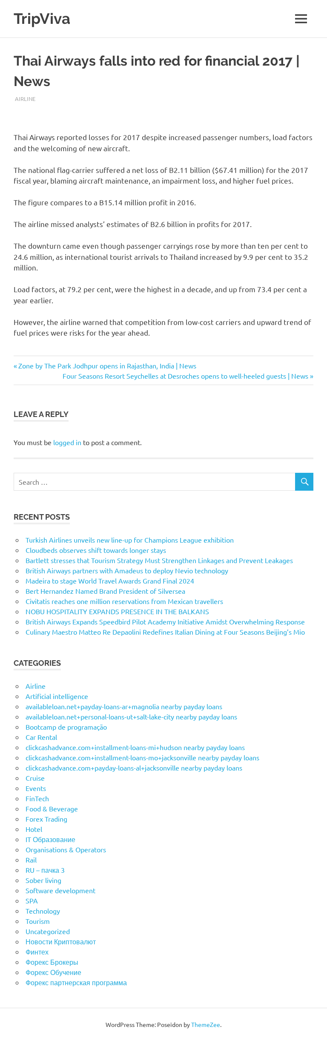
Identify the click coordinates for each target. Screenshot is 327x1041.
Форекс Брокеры (52, 962)
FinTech (37, 798)
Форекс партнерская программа (76, 982)
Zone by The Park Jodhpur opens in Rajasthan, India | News (107, 365)
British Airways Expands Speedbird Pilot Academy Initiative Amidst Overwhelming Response (165, 621)
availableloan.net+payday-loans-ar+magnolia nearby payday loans (124, 706)
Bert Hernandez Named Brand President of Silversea (105, 591)
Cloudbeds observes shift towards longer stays (96, 550)
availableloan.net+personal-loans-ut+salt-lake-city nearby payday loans (131, 716)
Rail (31, 859)
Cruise (35, 778)
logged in (67, 442)
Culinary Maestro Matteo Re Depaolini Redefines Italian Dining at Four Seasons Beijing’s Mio (165, 631)
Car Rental (41, 737)
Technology (43, 910)
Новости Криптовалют (61, 941)
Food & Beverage (52, 808)
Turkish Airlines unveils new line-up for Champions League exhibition (130, 539)
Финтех (37, 951)
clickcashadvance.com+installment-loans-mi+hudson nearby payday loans (135, 747)
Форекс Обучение (53, 972)
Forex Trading (46, 818)
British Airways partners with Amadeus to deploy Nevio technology (127, 570)
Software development (60, 890)
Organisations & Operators (66, 849)
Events (36, 788)
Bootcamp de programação (66, 726)
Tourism (38, 921)
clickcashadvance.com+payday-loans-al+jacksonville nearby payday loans (134, 767)
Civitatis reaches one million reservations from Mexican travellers (124, 601)
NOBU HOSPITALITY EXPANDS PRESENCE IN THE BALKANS (117, 611)
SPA (32, 900)
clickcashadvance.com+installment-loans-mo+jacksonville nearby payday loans (142, 757)
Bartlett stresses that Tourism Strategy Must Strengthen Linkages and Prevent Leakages (159, 560)
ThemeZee (205, 1024)
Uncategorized (48, 931)
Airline (25, 98)
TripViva (42, 18)
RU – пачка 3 (45, 870)
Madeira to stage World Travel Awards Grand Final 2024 (110, 580)
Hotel (34, 829)
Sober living (43, 880)
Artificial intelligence (57, 696)
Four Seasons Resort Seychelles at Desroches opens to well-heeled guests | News (185, 375)
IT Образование (50, 839)
